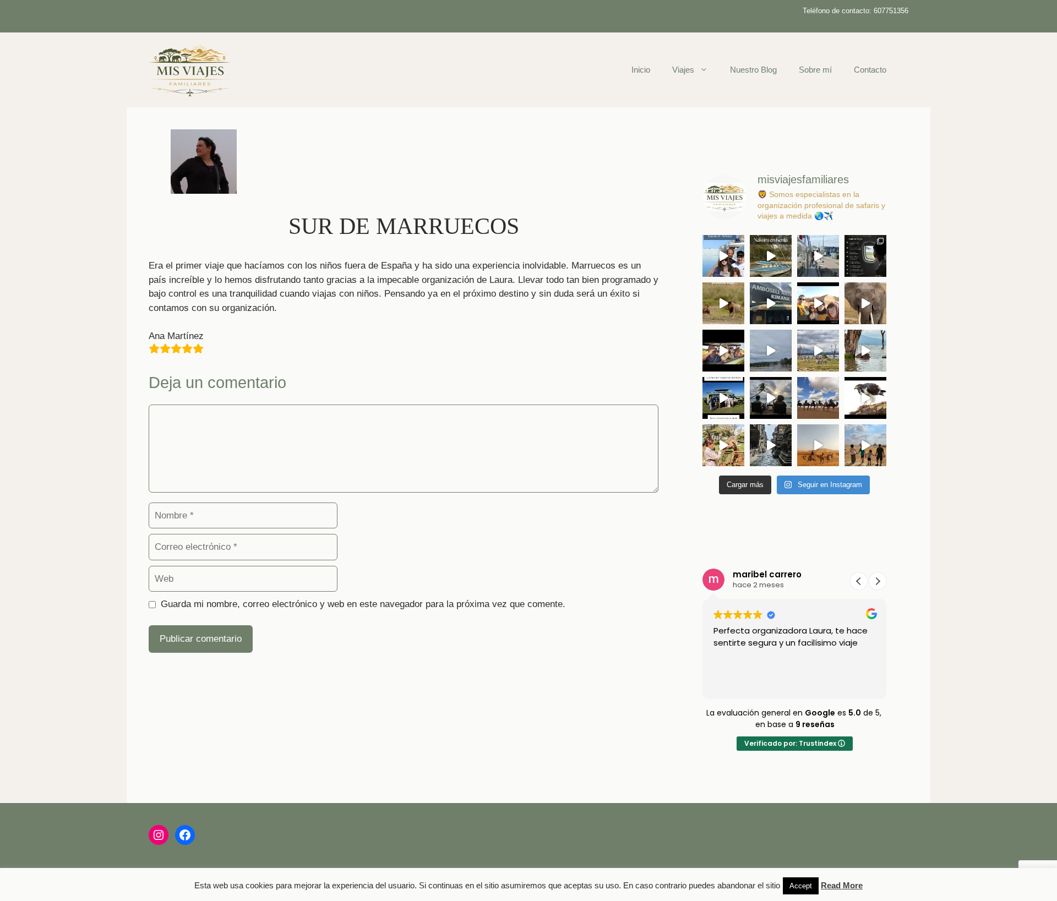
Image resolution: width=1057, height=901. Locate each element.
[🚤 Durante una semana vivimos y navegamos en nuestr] (818, 256)
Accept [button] (800, 886)
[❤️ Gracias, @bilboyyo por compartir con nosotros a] (771, 256)
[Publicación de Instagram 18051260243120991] (771, 398)
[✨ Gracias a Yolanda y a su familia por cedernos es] (771, 303)
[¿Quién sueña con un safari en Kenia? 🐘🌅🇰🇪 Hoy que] (818, 351)
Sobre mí (815, 69)
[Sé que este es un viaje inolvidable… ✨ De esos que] (723, 351)
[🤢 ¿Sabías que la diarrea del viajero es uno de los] (865, 256)
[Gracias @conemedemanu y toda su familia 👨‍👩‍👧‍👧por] (818, 445)
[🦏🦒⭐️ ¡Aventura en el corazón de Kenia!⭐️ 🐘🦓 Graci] (723, 445)
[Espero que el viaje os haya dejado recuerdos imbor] (723, 398)
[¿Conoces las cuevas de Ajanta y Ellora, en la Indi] (771, 445)
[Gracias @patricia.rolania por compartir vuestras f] (818, 303)
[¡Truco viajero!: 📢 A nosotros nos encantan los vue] (865, 445)
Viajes (683, 69)
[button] (877, 581)
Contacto (870, 69)
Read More (842, 885)
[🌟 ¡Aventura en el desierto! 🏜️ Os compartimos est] (818, 398)
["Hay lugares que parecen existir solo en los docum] (723, 256)
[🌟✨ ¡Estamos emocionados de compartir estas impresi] (865, 398)
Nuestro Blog (753, 69)
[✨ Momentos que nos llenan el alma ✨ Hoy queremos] (865, 351)
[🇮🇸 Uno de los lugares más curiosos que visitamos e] (771, 351)
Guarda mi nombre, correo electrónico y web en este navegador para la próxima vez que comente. (363, 604)
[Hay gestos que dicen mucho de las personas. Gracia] (723, 303)
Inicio (640, 69)
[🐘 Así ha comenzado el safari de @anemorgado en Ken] (865, 303)
